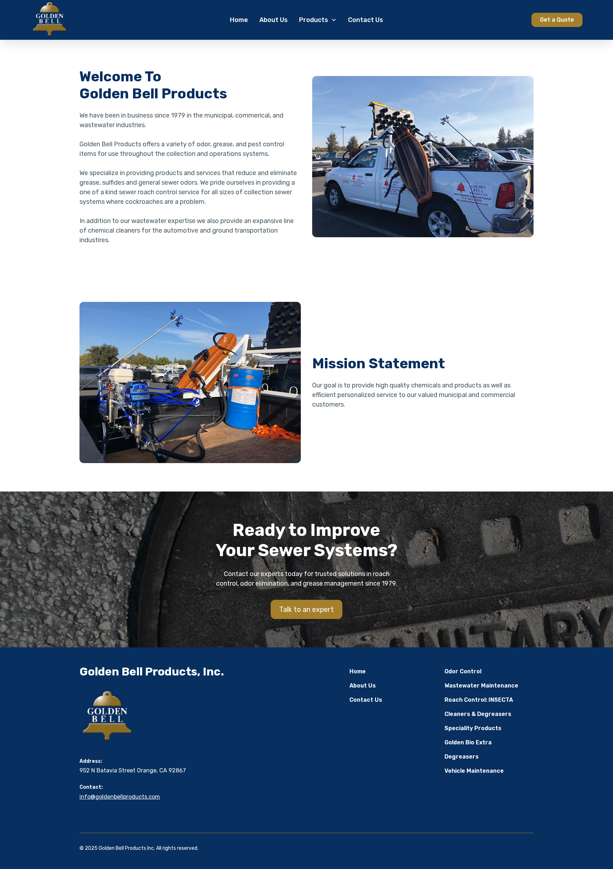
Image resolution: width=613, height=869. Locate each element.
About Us (273, 20)
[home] (88, 20)
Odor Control (462, 671)
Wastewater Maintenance (481, 685)
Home (239, 20)
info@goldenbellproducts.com (119, 796)
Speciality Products (472, 728)
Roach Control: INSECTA (478, 699)
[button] (317, 20)
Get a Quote (557, 19)
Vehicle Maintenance (474, 770)
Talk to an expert (306, 609)
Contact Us (365, 20)
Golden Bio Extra (468, 742)
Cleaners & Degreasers (477, 714)
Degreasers (461, 756)
